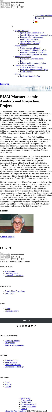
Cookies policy (26, 402)
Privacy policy (26, 400)
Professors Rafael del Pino (30, 76)
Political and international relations (33, 63)
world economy (21, 46)
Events (7, 309)
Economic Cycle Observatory (31, 37)
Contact (24, 409)
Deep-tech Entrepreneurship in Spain (34, 70)
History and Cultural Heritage (31, 59)
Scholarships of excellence (15, 291)
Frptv (7, 382)
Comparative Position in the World (33, 50)
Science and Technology (24, 65)
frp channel (39, 18)
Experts (18, 74)
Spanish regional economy (30, 41)
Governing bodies (12, 274)
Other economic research (29, 44)
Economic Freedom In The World (33, 52)
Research (4, 84)
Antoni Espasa (7, 236)
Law (22, 61)
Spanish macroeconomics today (32, 33)
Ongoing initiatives (12, 311)
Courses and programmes (14, 345)
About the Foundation (43, 16)
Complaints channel (28, 407)
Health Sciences (26, 72)
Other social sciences (23, 57)
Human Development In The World (33, 54)
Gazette (8, 387)
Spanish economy (22, 31)
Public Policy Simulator (29, 39)
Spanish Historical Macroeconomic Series (36, 35)
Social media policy (28, 404)
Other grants (9, 293)
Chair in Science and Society (31, 67)
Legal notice (25, 398)
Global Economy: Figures (30, 48)
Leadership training (12, 341)
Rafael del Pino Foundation (15, 411)
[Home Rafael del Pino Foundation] (12, 8)
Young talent (10, 343)
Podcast (8, 384)
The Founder (10, 271)
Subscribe (26, 320)
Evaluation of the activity (14, 276)
